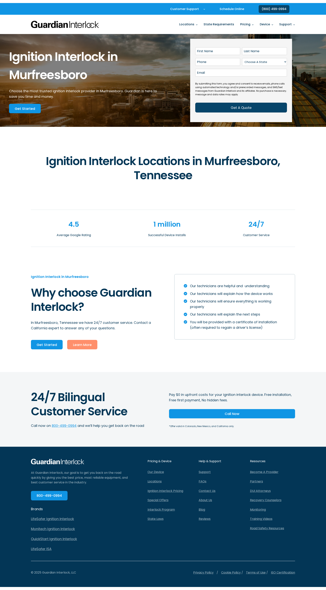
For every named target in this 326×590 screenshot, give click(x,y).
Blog (202, 509)
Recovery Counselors (265, 500)
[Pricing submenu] (253, 24)
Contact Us (207, 491)
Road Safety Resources (267, 528)
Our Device (156, 472)
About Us (205, 500)
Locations (155, 481)
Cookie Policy (231, 572)
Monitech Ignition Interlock (53, 528)
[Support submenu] (294, 24)
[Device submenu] (272, 24)
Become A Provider (264, 472)
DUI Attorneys (260, 491)
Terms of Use (256, 572)
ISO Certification (283, 572)
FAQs (202, 481)
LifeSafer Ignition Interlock (52, 518)
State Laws (156, 519)
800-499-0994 (64, 425)
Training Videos (261, 519)
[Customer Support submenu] (204, 9)
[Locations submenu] (197, 24)
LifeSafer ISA (41, 549)
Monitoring (258, 509)
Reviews (205, 519)
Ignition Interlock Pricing (165, 491)
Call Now (232, 413)
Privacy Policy (203, 572)
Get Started (25, 108)
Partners (256, 481)
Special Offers (158, 500)
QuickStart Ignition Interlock (54, 539)
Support (205, 472)
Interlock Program (161, 509)
